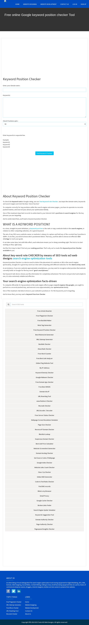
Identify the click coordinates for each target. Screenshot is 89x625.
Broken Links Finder (44, 505)
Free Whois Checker (12, 608)
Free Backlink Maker (44, 320)
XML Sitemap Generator (44, 339)
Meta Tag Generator (44, 325)
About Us (28, 614)
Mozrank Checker (44, 406)
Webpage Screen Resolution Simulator (44, 420)
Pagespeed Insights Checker (44, 529)
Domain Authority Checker (45, 520)
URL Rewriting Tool (44, 396)
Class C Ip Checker (44, 472)
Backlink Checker (44, 344)
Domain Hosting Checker (44, 453)
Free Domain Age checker (44, 382)
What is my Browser (44, 491)
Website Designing (30, 4)
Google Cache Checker (44, 501)
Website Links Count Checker (44, 467)
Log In (75, 4)
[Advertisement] (44, 56)
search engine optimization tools (32, 258)
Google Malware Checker (44, 377)
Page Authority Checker (44, 524)
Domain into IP (44, 392)
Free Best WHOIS (44, 387)
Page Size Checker (44, 425)
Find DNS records (45, 486)
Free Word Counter (44, 354)
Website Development (48, 4)
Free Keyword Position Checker (44, 330)
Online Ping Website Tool (44, 363)
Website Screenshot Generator (44, 448)
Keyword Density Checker (45, 373)
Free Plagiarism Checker (44, 316)
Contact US (64, 4)
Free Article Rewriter (44, 311)
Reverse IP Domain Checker (44, 429)
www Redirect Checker (44, 401)
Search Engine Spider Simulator (44, 510)
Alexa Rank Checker (44, 349)
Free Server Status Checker (44, 415)
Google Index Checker (44, 463)
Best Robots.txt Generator (44, 335)
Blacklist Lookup (44, 434)
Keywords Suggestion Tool (44, 515)
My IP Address (44, 368)
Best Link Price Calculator (44, 444)
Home (17, 4)
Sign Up (83, 4)
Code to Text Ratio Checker (44, 482)
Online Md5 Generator (44, 477)
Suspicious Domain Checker (44, 439)
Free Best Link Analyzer (44, 358)
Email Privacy (44, 496)
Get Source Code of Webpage (44, 458)
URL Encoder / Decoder (44, 410)
